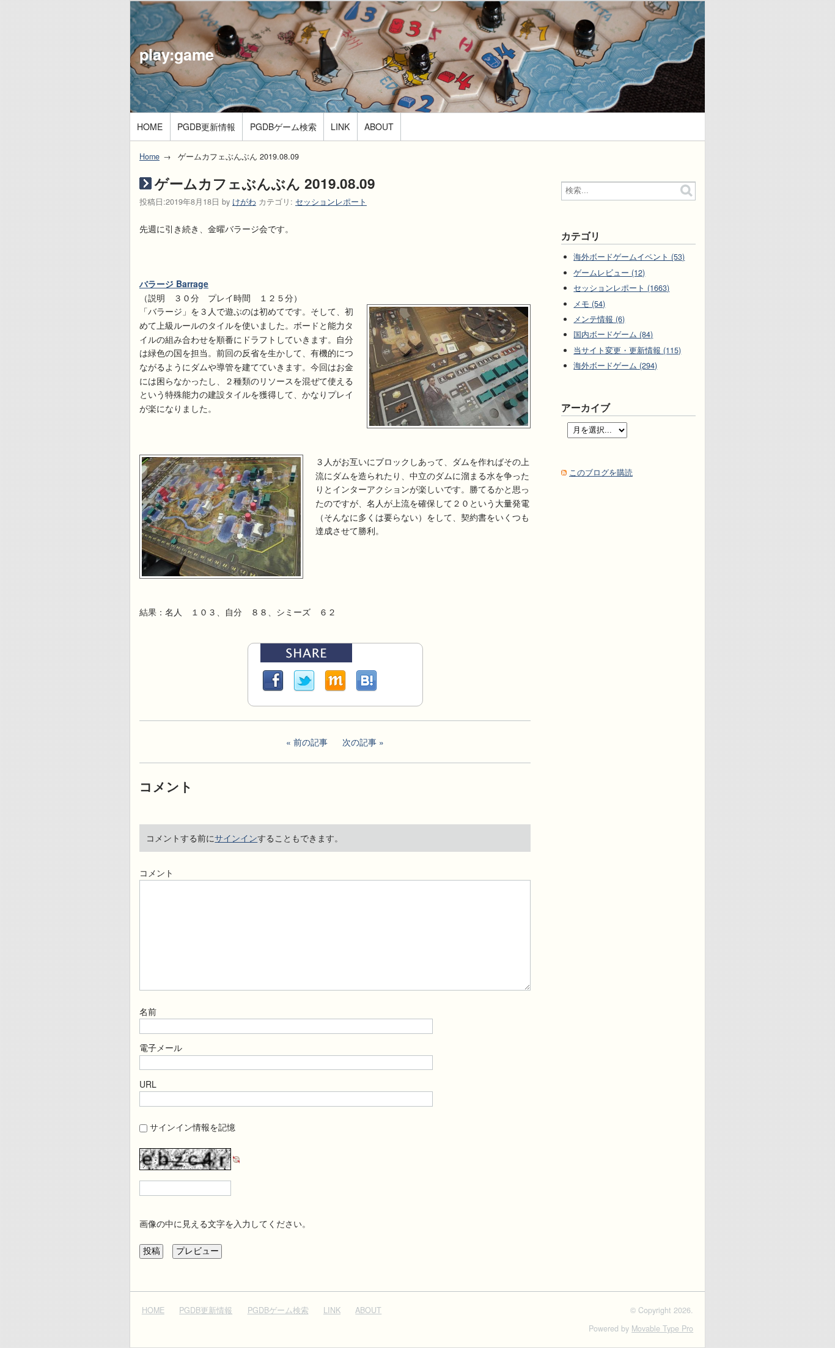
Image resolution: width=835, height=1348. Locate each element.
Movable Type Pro (662, 1328)
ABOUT (379, 126)
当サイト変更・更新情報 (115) (627, 350)
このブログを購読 (601, 472)
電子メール (160, 1047)
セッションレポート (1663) (621, 287)
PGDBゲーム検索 (283, 126)
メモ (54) (589, 303)
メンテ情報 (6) (599, 318)
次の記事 (359, 742)
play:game (176, 54)
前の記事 (310, 742)
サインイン (236, 838)
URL (147, 1084)
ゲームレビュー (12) (609, 272)
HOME (150, 126)
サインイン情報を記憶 (192, 1127)
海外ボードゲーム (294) (615, 365)
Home (149, 156)
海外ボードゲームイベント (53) (629, 256)
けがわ (244, 201)
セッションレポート (331, 201)
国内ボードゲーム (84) (613, 334)
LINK (340, 126)
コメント (156, 872)
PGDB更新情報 (206, 126)
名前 (147, 1011)
